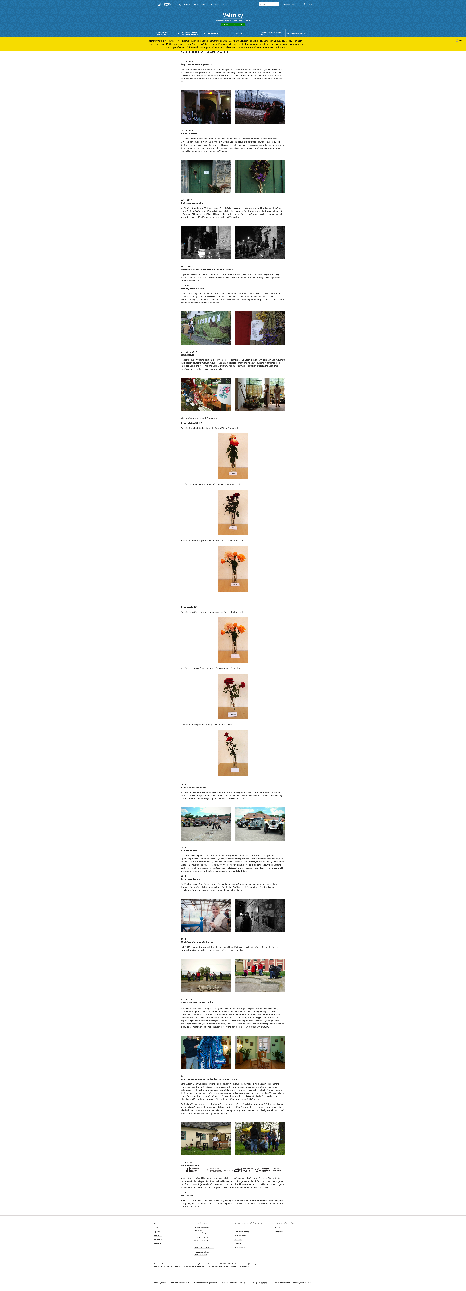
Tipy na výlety (239, 1247)
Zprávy (157, 1231)
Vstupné (237, 1243)
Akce (196, 4)
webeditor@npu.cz (282, 1282)
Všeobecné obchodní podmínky (233, 1282)
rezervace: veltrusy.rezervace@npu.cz (204, 1246)
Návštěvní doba (240, 1235)
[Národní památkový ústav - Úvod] (164, 4)
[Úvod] (180, 4)
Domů (156, 1224)
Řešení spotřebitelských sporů (205, 1282)
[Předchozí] (185, 107)
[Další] (281, 107)
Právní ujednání (160, 1282)
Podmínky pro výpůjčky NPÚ (260, 1282)
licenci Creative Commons (209, 1264)
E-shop (204, 4)
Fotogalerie (279, 1231)
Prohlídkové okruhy (241, 1231)
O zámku (278, 1228)
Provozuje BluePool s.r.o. (302, 1282)
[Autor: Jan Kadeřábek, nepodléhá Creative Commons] (260, 915)
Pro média (214, 4)
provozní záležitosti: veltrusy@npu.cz (201, 1253)
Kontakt (224, 4)
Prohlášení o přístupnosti (180, 1282)
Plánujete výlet (288, 4)
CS (309, 4)
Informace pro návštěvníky (244, 1228)
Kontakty (157, 1243)
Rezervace (238, 1239)
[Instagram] (304, 4)
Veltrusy (233, 15)
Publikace (158, 1235)
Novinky (187, 4)
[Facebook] (300, 4)
